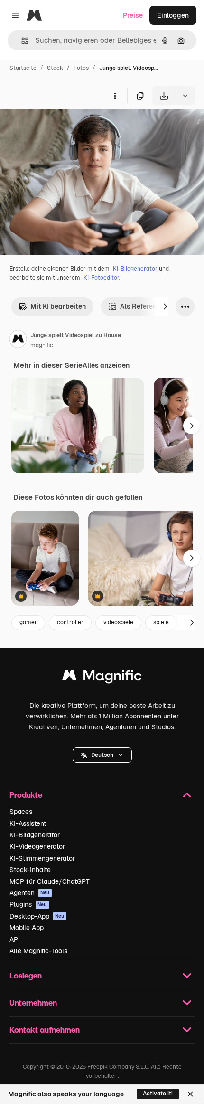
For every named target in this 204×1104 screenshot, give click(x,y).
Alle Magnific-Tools (38, 951)
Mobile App (26, 927)
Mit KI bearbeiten (58, 306)
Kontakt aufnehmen (44, 1030)
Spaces (20, 811)
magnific (41, 345)
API (14, 939)
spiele (161, 622)
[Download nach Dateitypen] (185, 95)
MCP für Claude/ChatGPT (49, 881)
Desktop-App (37, 916)
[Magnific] (102, 677)
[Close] (190, 1094)
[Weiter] (165, 306)
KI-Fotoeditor (101, 277)
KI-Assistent (27, 823)
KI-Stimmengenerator (42, 858)
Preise (133, 15)
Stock (55, 68)
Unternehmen (33, 1002)
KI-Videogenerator (37, 846)
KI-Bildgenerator (135, 268)
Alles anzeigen (106, 365)
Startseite (23, 68)
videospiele (118, 622)
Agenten (29, 893)
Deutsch (102, 755)
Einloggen (173, 15)
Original (60, 127)
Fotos (81, 68)
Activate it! (158, 1093)
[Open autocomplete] (21, 40)
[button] (102, 755)
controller (70, 622)
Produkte (25, 795)
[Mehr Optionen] (114, 95)
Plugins (28, 904)
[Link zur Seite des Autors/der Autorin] (18, 340)
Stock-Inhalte (30, 869)
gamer (28, 622)
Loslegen (25, 975)
